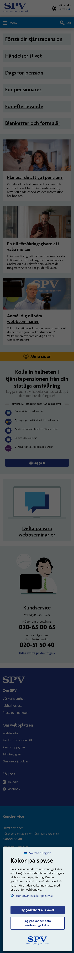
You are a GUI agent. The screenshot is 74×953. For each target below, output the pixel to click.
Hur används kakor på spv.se (34, 896)
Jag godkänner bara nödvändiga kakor (37, 923)
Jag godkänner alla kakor (37, 910)
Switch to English (40, 853)
